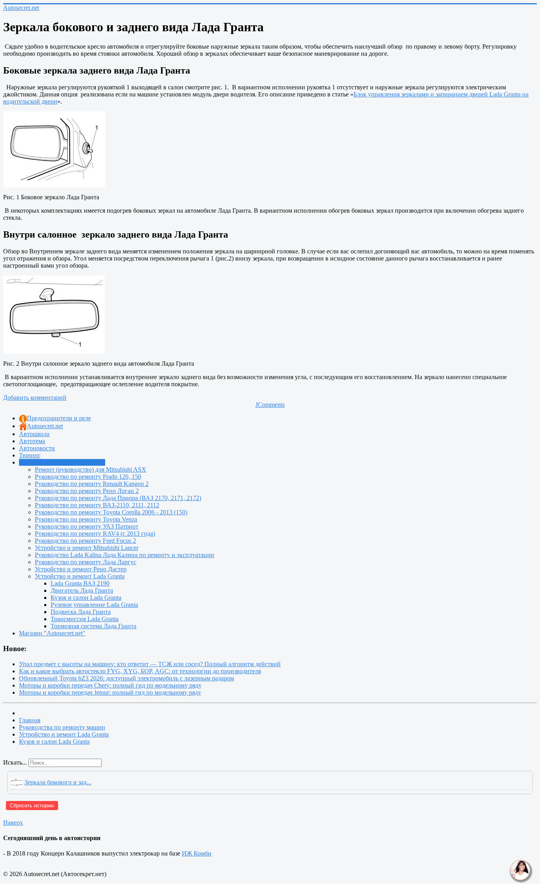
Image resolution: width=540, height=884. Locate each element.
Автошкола (34, 434)
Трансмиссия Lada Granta (85, 619)
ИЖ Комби (196, 853)
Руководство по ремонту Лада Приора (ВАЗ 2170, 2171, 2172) (118, 498)
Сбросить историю (32, 805)
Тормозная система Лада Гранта (93, 626)
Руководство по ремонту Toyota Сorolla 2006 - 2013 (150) (111, 512)
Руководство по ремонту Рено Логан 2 (87, 490)
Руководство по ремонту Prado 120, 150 (88, 476)
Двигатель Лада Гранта (82, 590)
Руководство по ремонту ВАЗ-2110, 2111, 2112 (97, 505)
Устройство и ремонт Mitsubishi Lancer (86, 547)
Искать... (15, 762)
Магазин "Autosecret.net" (52, 633)
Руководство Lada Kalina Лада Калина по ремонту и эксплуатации (124, 555)
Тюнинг (30, 455)
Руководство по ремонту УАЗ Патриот (86, 526)
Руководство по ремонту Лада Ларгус (85, 562)
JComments (270, 404)
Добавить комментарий (34, 397)
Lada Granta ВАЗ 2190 (80, 583)
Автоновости (37, 448)
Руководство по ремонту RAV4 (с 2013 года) (95, 533)
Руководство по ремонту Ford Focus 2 (85, 540)
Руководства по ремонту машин (62, 462)
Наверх (13, 822)
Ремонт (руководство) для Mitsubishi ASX (90, 469)
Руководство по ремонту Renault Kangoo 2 (92, 483)
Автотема (32, 441)
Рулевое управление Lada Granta (94, 604)
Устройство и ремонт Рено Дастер (81, 569)
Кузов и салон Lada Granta (86, 597)
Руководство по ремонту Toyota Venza (86, 519)
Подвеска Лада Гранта (81, 611)
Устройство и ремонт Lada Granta (80, 576)
